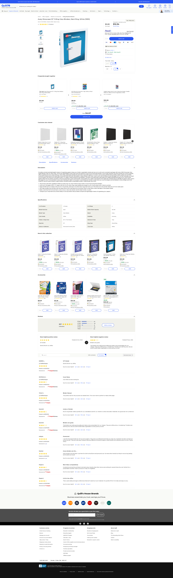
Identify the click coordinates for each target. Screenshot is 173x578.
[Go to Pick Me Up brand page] (77, 503)
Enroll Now (116, 26)
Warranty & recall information (46, 544)
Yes (77, 366)
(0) (94, 327)
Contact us (41, 548)
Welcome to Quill (115, 530)
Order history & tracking (44, 530)
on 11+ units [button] (45, 262)
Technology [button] (106, 11)
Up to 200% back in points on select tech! (86, 1)
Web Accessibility (115, 539)
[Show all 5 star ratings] (87, 321)
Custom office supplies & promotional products (74, 542)
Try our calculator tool (113, 34)
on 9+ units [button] (110, 260)
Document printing (67, 544)
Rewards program (67, 533)
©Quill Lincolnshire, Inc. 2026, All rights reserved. (56, 566)
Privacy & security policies (45, 546)
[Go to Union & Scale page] (102, 503)
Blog (112, 533)
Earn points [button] (130, 20)
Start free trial (130, 31)
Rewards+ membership (68, 530)
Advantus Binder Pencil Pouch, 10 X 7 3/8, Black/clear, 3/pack (94, 296)
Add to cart (121, 38)
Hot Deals (21, 11)
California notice (81, 571)
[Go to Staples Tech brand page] (96, 503)
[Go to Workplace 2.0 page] (109, 503)
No (82, 366)
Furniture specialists (67, 548)
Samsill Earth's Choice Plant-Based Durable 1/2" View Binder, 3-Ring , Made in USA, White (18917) (93, 143)
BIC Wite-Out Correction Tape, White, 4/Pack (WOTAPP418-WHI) (81, 92)
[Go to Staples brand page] (89, 503)
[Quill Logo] (6, 5)
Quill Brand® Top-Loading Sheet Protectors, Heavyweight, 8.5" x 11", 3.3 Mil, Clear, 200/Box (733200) (111, 296)
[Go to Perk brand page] (83, 503)
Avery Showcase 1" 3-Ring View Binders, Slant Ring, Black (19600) (109, 255)
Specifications (53, 162)
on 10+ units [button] (61, 262)
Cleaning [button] (85, 11)
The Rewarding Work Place (117, 535)
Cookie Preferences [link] (90, 571)
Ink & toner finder (91, 533)
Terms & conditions (63, 571)
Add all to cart (86, 116)
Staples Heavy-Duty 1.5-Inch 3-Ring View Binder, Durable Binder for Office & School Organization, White (116, 92)
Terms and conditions (79, 518)
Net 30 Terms (66, 539)
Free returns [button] (109, 54)
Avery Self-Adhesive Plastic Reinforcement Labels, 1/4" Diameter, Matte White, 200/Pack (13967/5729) (60, 296)
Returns (41, 533)
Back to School (34, 11)
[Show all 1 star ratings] (87, 328)
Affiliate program (67, 555)
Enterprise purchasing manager (70, 546)
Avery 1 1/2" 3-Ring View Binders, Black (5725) (127, 255)
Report (88, 366)
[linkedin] (84, 524)
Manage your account (44, 535)
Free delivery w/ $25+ (112, 46)
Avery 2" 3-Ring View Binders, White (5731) (61, 255)
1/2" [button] (116, 69)
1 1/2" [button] (107, 69)
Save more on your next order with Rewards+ (29, 1)
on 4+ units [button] (61, 150)
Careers (112, 537)
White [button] (113, 63)
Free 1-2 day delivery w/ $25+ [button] (44, 151)
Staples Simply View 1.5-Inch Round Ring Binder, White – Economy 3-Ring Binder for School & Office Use (44, 143)
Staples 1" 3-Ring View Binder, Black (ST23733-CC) (110, 143)
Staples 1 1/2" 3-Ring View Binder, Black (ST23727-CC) (126, 143)
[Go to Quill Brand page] (64, 503)
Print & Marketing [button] (53, 11)
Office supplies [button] (63, 11)
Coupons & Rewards (13, 11)
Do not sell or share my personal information (105, 571)
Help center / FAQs (43, 539)
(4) (94, 321)
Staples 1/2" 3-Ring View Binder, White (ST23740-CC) (60, 143)
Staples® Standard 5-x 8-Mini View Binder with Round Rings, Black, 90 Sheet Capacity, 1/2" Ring (78, 143)
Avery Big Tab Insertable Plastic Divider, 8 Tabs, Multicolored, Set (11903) (43, 296)
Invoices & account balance (45, 537)
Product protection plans (69, 551)
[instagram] (80, 524)
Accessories (64, 162)
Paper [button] (99, 11)
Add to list (109, 57)
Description (42, 162)
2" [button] (120, 69)
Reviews (73, 162)
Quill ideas (65, 553)
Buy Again (27, 11)
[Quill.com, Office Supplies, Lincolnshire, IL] (42, 566)
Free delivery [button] (107, 306)
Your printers (90, 535)
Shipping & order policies (45, 542)
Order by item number (92, 537)
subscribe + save (43, 11)
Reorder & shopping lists (92, 530)
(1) (94, 325)
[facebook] (88, 524)
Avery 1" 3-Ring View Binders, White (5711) (44, 255)
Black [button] (107, 63)
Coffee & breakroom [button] (75, 11)
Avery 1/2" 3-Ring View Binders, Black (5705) (92, 255)
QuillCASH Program (67, 535)
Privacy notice (72, 571)
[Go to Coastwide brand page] (70, 503)
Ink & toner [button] (92, 11)
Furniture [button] (114, 11)
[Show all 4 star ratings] (87, 323)
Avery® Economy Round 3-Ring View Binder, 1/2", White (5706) (77, 255)
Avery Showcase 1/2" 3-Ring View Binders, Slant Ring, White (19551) (51, 92)
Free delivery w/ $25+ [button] (92, 151)
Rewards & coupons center (93, 539)
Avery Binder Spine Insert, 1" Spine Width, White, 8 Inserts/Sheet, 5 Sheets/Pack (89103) (77, 296)
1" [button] (111, 69)
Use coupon (100, 514)
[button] (141, 6)
